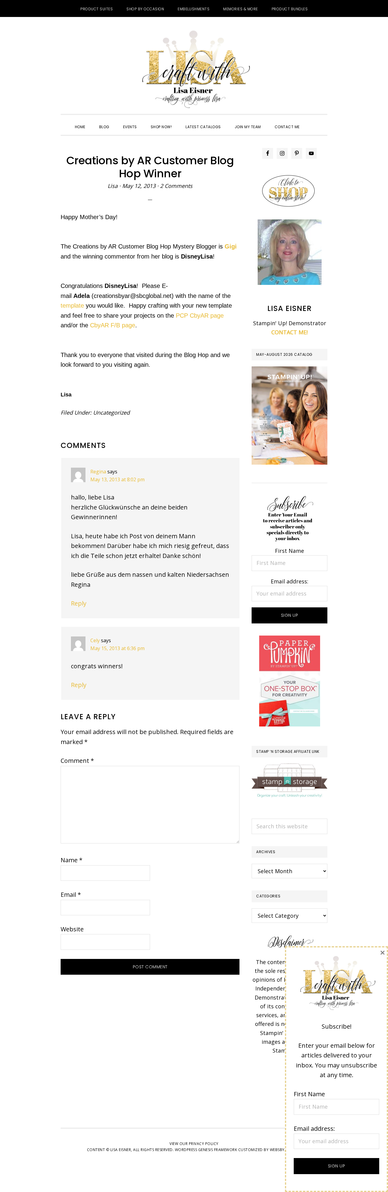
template (72, 305)
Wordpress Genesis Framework (206, 1149)
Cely (95, 640)
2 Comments (176, 185)
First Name (289, 550)
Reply (78, 603)
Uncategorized (111, 412)
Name (71, 860)
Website (72, 929)
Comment (77, 760)
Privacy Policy (204, 1143)
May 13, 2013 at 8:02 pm (117, 479)
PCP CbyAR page (200, 315)
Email (71, 894)
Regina (98, 471)
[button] (313, 121)
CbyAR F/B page (112, 325)
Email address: (289, 581)
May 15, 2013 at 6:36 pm (117, 648)
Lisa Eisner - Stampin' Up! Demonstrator (194, 70)
